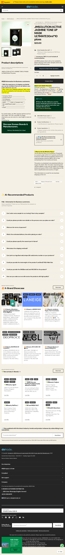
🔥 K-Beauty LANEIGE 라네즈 (32, 309)
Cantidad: (36, 72)
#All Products (10, 18)
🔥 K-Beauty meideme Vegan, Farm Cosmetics (52, 310)
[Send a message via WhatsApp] (62, 546)
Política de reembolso (21, 530)
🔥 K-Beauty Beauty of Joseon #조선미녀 (51, 347)
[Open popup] (51, 50)
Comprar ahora (49, 81)
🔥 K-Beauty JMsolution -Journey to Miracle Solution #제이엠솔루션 (11, 310)
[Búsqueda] (61, 10)
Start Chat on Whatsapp (43, 108)
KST (21, 456)
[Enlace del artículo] (32, 310)
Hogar (3, 18)
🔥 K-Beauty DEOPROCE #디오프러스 (11, 347)
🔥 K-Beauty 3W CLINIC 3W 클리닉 (32, 347)
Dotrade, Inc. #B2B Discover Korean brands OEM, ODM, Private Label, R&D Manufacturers (28, 453)
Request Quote (15, 549)
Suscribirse (58, 525)
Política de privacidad (32, 530)
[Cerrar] (20, 538)
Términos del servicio (44, 530)
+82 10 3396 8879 (7, 494)
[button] (2, 6)
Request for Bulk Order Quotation (48, 68)
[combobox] (32, 10)
